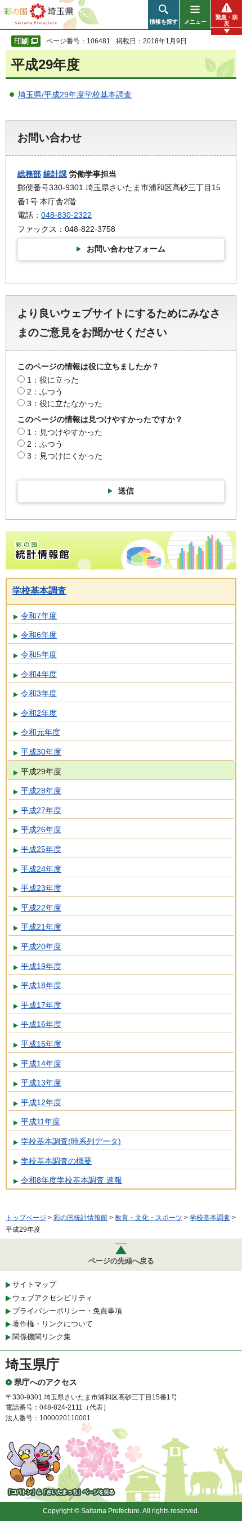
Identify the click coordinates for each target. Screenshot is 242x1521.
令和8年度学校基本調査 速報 (71, 1180)
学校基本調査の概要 (56, 1160)
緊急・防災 (227, 20)
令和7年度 (39, 615)
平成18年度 (41, 985)
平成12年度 (41, 1102)
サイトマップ (34, 1284)
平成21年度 (41, 926)
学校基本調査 (39, 590)
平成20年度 (41, 946)
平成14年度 (41, 1063)
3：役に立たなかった (64, 403)
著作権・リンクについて (52, 1324)
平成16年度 (41, 1024)
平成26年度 (41, 829)
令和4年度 (39, 674)
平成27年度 (41, 810)
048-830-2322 (66, 214)
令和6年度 (39, 634)
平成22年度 (41, 907)
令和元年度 (40, 732)
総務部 (29, 173)
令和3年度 (39, 693)
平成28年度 (41, 790)
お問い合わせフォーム (126, 248)
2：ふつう (45, 391)
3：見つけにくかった (64, 455)
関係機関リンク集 (41, 1336)
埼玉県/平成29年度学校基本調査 (75, 94)
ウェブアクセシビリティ (52, 1298)
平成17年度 (41, 1004)
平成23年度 (41, 887)
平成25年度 (41, 849)
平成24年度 (41, 868)
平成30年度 (41, 751)
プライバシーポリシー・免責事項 (67, 1311)
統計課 (55, 173)
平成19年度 (41, 966)
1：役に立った (53, 379)
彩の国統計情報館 (80, 1218)
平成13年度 (41, 1082)
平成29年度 (41, 771)
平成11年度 (40, 1121)
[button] (163, 14)
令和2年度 (39, 712)
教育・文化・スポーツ (148, 1218)
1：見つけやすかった (64, 432)
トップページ (26, 1218)
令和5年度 (39, 654)
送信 (126, 490)
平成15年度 (41, 1043)
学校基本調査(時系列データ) (71, 1141)
